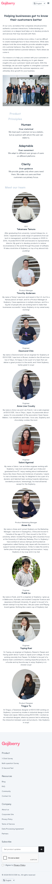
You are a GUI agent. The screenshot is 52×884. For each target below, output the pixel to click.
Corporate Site (8, 814)
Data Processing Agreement (13, 829)
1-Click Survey (7, 758)
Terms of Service (8, 824)
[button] (48, 3)
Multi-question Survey (10, 763)
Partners (5, 834)
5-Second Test (7, 768)
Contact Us (6, 796)
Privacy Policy (7, 819)
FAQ (3, 786)
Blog (3, 782)
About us (5, 809)
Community (6, 791)
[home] (8, 3)
